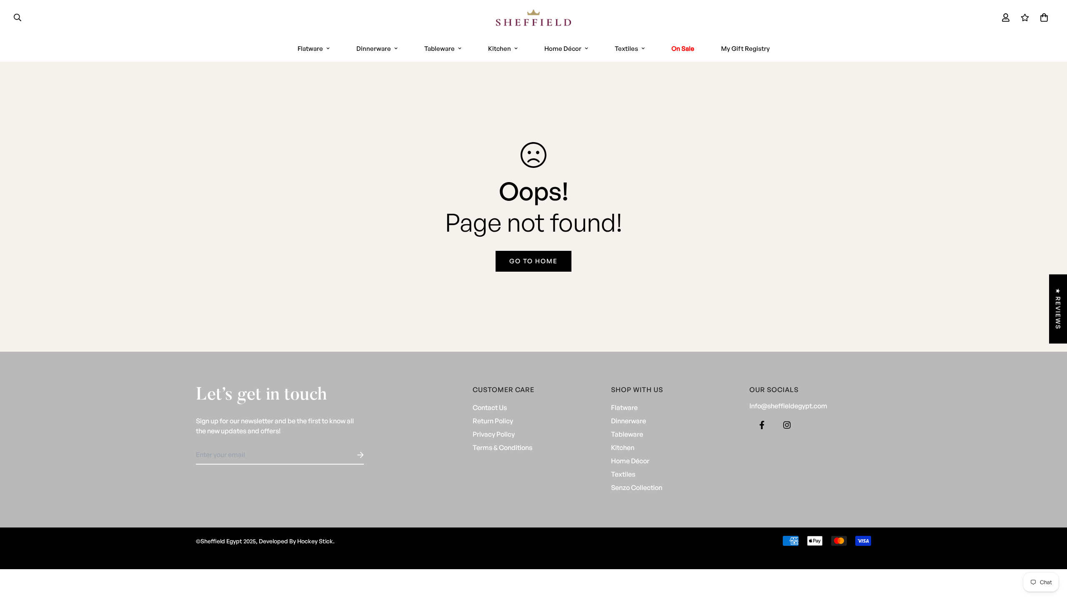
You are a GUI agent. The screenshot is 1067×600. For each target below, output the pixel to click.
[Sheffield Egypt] (533, 17)
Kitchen (499, 48)
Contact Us (490, 407)
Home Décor (562, 48)
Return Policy (493, 421)
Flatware (310, 48)
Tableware (439, 48)
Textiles (626, 48)
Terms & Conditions (502, 447)
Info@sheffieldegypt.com (788, 406)
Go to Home (533, 261)
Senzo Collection (636, 487)
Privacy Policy (494, 434)
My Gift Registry (745, 48)
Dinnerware (373, 48)
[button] (1042, 17)
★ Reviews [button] (1058, 309)
